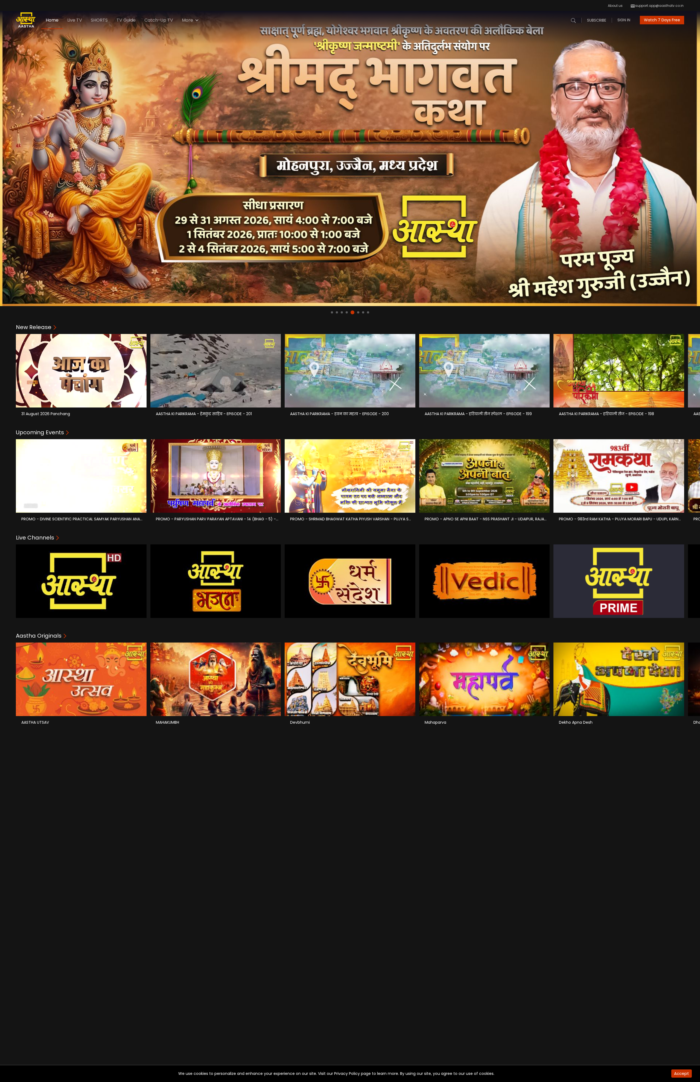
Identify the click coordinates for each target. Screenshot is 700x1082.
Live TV (74, 20)
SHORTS (99, 20)
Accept (681, 1073)
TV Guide (126, 20)
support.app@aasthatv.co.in (659, 5)
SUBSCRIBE (596, 20)
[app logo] (28, 20)
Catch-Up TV (158, 20)
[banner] (350, 153)
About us (615, 5)
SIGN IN (623, 20)
